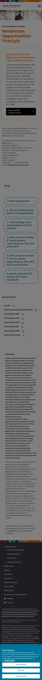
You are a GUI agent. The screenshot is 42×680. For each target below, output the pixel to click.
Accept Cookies (21, 676)
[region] (21, 662)
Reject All (21, 670)
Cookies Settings (21, 664)
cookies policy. (10, 660)
